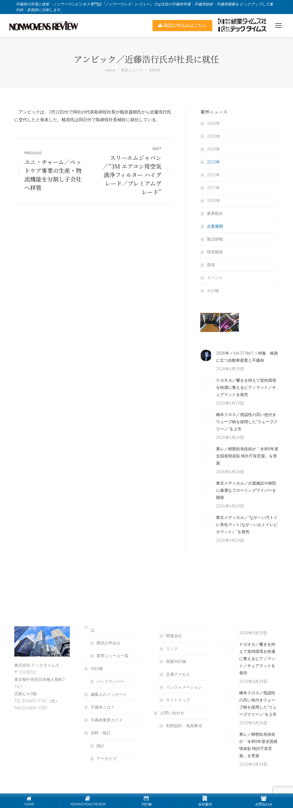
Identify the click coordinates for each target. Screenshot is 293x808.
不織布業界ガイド (107, 720)
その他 (213, 290)
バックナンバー (110, 681)
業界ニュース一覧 (112, 655)
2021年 (213, 187)
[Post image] (206, 355)
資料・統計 (101, 733)
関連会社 (174, 635)
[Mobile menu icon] (278, 25)
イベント (215, 277)
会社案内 (205, 804)
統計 (100, 745)
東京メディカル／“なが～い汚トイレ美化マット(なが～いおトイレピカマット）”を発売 (247, 524)
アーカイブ (106, 758)
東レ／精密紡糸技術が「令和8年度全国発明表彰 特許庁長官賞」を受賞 (247, 456)
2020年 (213, 200)
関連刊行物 (176, 661)
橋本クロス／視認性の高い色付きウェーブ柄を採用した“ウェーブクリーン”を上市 (247, 421)
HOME (29, 804)
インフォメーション (184, 687)
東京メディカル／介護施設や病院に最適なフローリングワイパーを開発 (246, 490)
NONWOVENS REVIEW (88, 804)
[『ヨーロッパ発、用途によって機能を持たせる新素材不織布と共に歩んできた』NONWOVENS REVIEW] (230, 323)
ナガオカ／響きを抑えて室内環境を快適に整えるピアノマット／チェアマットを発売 (246, 387)
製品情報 (215, 239)
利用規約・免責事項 (184, 725)
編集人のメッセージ (109, 694)
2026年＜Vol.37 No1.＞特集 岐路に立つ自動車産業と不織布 (247, 357)
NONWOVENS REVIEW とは (113, 626)
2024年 (213, 149)
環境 (211, 265)
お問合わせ (263, 804)
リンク (172, 648)
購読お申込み (108, 643)
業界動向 (215, 213)
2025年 (213, 136)
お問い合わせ (172, 713)
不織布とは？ (103, 707)
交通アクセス (178, 674)
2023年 (213, 162)
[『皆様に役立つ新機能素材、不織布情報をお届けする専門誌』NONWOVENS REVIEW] (210, 323)
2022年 (213, 175)
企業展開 (215, 226)
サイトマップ (178, 700)
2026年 (213, 123)
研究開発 (215, 252)
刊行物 (97, 668)
